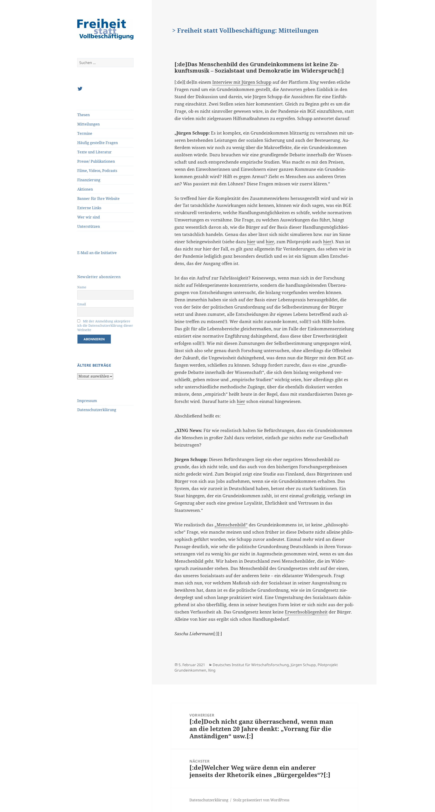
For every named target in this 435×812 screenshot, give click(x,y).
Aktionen (85, 189)
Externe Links (89, 207)
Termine (84, 133)
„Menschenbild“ (231, 525)
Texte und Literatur (94, 152)
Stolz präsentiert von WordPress (261, 799)
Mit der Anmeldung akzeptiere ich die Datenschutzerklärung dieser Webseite (105, 325)
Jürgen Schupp (303, 664)
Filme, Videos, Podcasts (97, 170)
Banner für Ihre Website (98, 198)
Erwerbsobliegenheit (306, 612)
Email (81, 304)
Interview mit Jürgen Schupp (241, 82)
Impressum (87, 400)
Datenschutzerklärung (96, 409)
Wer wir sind (88, 217)
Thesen (83, 114)
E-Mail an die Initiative (97, 252)
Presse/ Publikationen (96, 161)
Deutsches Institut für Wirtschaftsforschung (251, 664)
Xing (211, 670)
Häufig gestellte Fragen (97, 142)
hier (251, 242)
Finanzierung (88, 179)
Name (81, 287)
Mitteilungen (88, 124)
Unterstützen (88, 226)
